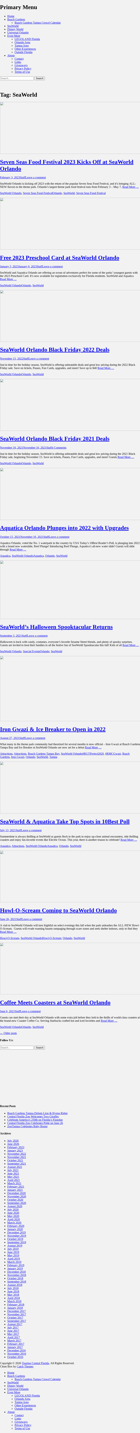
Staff (22, 177)
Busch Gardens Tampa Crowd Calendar (38, 22)
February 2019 (15, 1265)
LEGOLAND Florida (27, 39)
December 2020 (16, 1193)
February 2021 (15, 1186)
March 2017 (14, 1340)
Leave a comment (35, 177)
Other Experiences (25, 48)
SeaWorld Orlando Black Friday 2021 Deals (54, 438)
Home (10, 16)
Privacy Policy (23, 68)
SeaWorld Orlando (11, 193)
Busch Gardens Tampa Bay (43, 753)
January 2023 (15, 1150)
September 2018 (16, 1281)
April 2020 (13, 1219)
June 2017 (13, 1330)
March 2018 (14, 1301)
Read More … (130, 186)
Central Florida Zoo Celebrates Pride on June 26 (35, 1123)
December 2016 (16, 1350)
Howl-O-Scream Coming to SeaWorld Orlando (58, 910)
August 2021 (14, 1166)
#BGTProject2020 (93, 753)
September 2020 (16, 1203)
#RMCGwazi (113, 753)
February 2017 (15, 1343)
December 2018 (16, 1271)
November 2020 (16, 1196)
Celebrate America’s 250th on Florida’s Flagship (35, 1119)
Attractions (6, 753)
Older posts (8, 1033)
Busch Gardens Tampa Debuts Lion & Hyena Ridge (37, 1113)
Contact (19, 58)
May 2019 (13, 1255)
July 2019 (13, 1248)
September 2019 (16, 1242)
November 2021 (16, 1157)
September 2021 (16, 1163)
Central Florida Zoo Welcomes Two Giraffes (33, 1116)
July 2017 (13, 1327)
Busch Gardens (16, 19)
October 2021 (15, 1160)
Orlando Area (22, 42)
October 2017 (15, 1317)
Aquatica (5, 555)
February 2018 (15, 1304)
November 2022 (16, 1153)
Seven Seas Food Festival (37, 193)
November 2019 (16, 1235)
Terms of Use (22, 71)
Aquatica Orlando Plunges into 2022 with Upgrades (64, 528)
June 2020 (13, 1212)
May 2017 (13, 1334)
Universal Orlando (18, 32)
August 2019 (14, 1245)
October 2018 (15, 1278)
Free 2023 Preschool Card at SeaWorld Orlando (59, 257)
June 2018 (13, 1291)
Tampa (53, 756)
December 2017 (16, 1311)
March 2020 (14, 1222)
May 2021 (13, 1176)
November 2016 (16, 1353)
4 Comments (59, 447)
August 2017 (14, 1324)
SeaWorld (13, 25)
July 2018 (13, 1288)
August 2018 (14, 1284)
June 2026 (13, 1144)
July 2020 (13, 1209)
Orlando (57, 193)
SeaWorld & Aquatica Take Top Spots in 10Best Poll (65, 821)
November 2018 (16, 1275)
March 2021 (14, 1183)
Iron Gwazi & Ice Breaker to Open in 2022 (53, 729)
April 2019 (13, 1258)
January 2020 (15, 1229)
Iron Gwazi (17, 756)
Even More (13, 35)
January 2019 (15, 1268)
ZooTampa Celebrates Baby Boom (27, 1126)
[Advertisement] (70, 1075)
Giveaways (21, 65)
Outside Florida (23, 52)
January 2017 (15, 1347)
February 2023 (15, 1147)
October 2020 (15, 1199)
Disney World (15, 29)
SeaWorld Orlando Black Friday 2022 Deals (54, 349)
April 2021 (13, 1180)
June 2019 (13, 1252)
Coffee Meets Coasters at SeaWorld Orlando (55, 1002)
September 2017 (16, 1320)
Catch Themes (25, 1366)
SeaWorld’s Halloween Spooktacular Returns (56, 627)
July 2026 (13, 1140)
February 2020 (15, 1225)
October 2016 (15, 1357)
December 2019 (16, 1232)
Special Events (31, 651)
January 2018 (15, 1307)
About (11, 55)
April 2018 (13, 1298)
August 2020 (14, 1206)
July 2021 (13, 1170)
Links (18, 62)
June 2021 (13, 1173)
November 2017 (16, 1314)
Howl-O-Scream (9, 938)
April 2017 (13, 1337)
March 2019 (14, 1262)
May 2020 (13, 1216)
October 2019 (15, 1239)
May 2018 (13, 1294)
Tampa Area (22, 45)
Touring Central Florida (35, 1363)
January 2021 (15, 1189)
